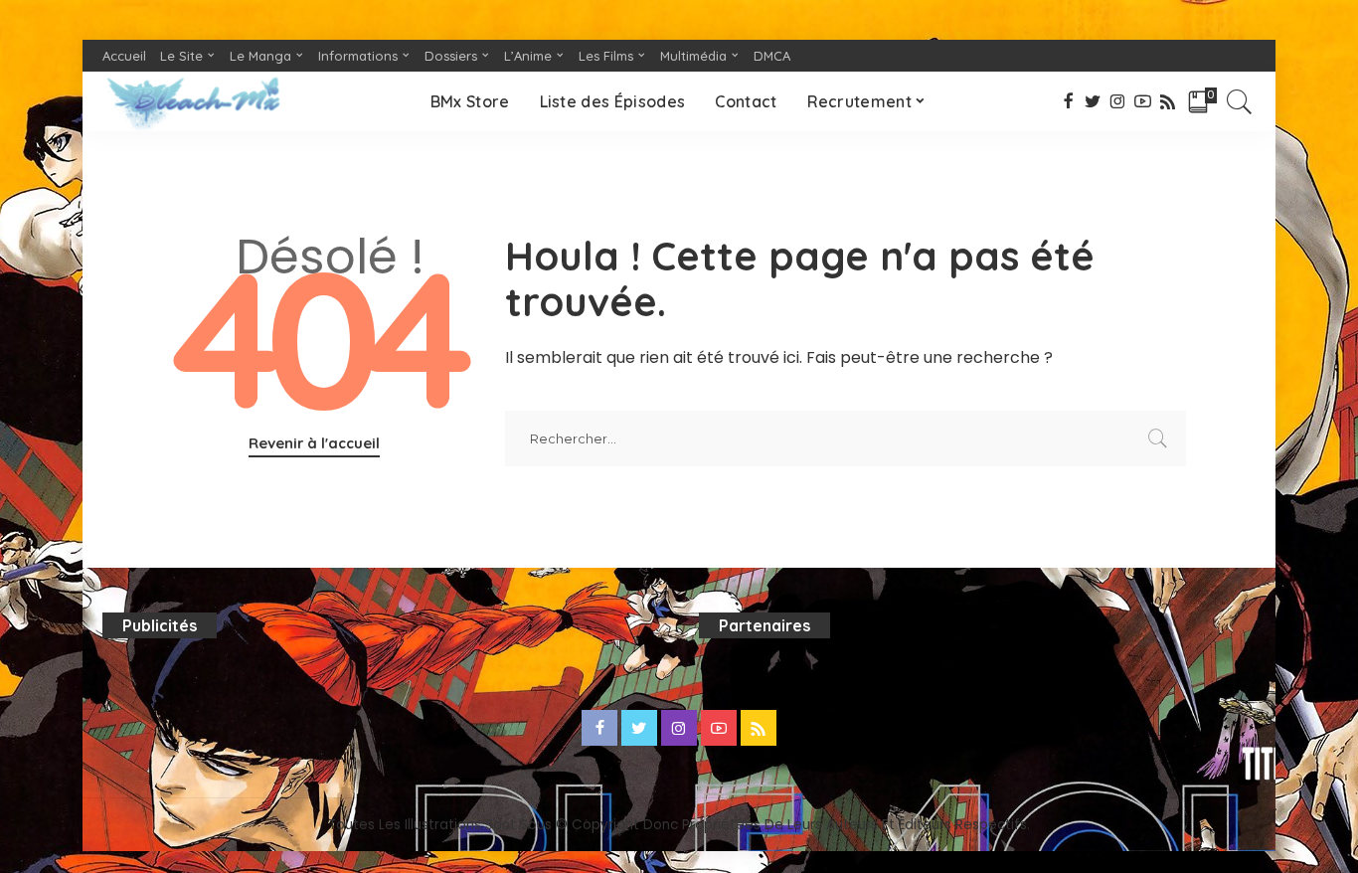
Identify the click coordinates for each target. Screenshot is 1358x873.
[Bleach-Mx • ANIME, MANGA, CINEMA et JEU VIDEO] (192, 101)
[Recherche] (1240, 101)
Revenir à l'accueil (314, 443)
